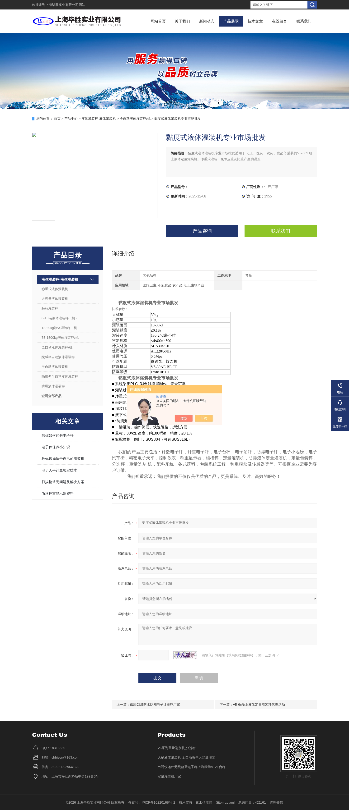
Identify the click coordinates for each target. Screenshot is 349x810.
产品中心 (71, 118)
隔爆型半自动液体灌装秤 (60, 376)
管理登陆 (276, 802)
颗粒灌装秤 (50, 308)
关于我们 (182, 21)
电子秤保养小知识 (56, 447)
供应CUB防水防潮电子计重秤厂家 (155, 704)
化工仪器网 (204, 802)
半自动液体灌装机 (55, 367)
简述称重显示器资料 (58, 493)
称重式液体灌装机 (55, 289)
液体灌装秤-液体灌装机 (98, 118)
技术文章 (255, 21)
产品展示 (231, 21)
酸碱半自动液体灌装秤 (58, 357)
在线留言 (279, 21)
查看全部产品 (51, 396)
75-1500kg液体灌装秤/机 (60, 337)
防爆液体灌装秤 (53, 386)
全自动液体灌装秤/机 (135, 118)
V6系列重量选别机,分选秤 (177, 748)
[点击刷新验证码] (185, 655)
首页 (57, 118)
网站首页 (158, 21)
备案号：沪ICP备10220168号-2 (151, 802)
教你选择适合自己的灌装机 (63, 459)
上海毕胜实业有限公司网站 (65, 5)
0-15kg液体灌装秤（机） (60, 318)
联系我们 (303, 21)
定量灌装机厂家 (169, 776)
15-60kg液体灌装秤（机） (61, 328)
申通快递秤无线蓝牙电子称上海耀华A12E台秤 (192, 767)
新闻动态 (206, 21)
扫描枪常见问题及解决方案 (63, 482)
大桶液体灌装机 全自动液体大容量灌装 (186, 757)
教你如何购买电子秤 (58, 435)
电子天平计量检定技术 (59, 470)
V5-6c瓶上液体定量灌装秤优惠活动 (259, 704)
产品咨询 (202, 230)
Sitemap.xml (225, 802)
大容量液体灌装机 (55, 299)
